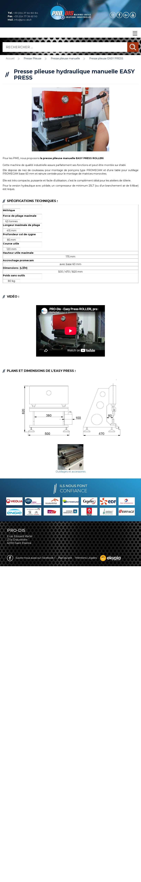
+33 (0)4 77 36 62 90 (22, 16)
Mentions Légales (86, 557)
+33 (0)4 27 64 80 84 (23, 12)
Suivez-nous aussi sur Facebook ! (35, 557)
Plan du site (65, 557)
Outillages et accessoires (70, 471)
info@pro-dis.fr (20, 19)
